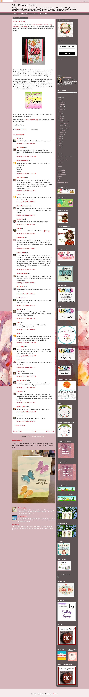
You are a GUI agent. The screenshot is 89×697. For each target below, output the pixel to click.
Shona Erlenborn (22, 206)
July (61, 111)
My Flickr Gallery (43, 13)
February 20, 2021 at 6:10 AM (25, 329)
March (61, 118)
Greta (18, 371)
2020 (60, 136)
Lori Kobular (20, 177)
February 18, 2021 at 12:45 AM (26, 173)
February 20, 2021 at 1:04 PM (25, 367)
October (62, 106)
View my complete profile (63, 86)
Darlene (19, 391)
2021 (60, 101)
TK (17, 138)
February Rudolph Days (64, 121)
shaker (59, 178)
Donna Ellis (20, 237)
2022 (60, 99)
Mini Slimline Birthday (64, 123)
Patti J (18, 309)
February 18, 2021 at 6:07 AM (25, 269)
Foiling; (59, 168)
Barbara (19, 360)
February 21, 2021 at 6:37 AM (25, 387)
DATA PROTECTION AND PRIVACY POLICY (28, 13)
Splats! (59, 180)
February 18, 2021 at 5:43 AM (25, 248)
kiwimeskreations (22, 160)
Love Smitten (62, 130)
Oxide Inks (60, 176)
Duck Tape (60, 166)
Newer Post (17, 431)
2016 (60, 143)
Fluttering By (17, 440)
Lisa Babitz (20, 147)
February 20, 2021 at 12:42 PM (26, 356)
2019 (60, 138)
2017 (60, 141)
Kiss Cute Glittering (61, 172)
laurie (18, 416)
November (62, 104)
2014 (60, 147)
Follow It (67, 53)
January (62, 134)
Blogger (55, 694)
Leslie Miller (20, 298)
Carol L (18, 194)
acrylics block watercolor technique (65, 155)
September (62, 107)
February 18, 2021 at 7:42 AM (25, 283)
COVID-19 (15, 524)
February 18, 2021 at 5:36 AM (25, 215)
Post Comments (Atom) (38, 436)
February (62, 120)
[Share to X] (34, 129)
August (61, 109)
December (62, 102)
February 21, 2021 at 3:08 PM (25, 421)
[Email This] (31, 129)
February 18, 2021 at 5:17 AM (25, 202)
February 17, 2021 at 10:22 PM (26, 156)
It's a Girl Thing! (63, 132)
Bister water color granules (63, 160)
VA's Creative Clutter (24, 5)
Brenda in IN (20, 252)
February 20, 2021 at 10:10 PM (26, 376)
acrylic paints (60, 153)
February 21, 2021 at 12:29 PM (26, 412)
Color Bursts (60, 164)
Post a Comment (20, 425)
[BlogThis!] (33, 129)
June (61, 113)
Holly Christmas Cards (64, 128)
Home (15, 13)
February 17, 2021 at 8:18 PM (25, 143)
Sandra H (19, 219)
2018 (60, 140)
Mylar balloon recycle (62, 174)
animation (59, 158)
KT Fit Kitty (20, 346)
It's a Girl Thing (63, 125)
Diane (18, 322)
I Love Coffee (22, 516)
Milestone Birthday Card (64, 126)
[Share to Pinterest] (37, 129)
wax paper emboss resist (63, 182)
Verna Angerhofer (68, 77)
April (61, 116)
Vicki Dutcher (20, 406)
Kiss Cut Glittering (61, 170)
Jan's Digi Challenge (32, 120)
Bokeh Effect (60, 162)
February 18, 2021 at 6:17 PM (25, 318)
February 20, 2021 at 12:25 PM (26, 342)
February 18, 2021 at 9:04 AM (25, 294)
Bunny (18, 228)
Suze (18, 333)
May (61, 114)
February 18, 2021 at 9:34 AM (25, 305)
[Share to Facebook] (35, 129)
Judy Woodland (21, 273)
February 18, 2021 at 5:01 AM (25, 190)
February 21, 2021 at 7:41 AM (25, 402)
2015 (60, 145)
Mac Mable (20, 287)
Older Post (50, 431)
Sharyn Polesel (21, 380)
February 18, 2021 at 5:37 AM (25, 224)
